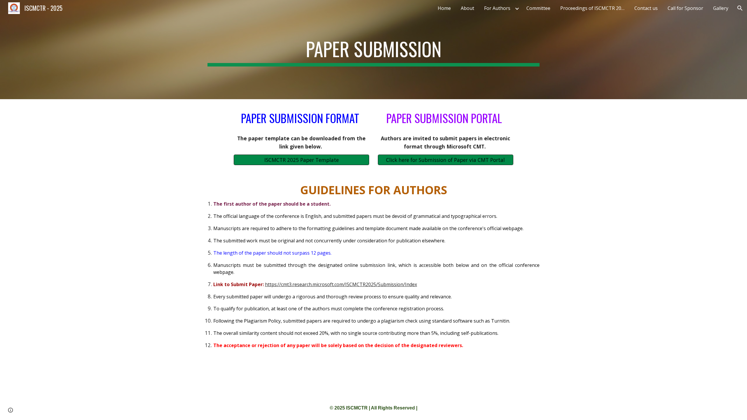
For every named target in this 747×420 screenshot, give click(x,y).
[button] (740, 8)
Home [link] (444, 8)
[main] (373, 49)
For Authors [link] (497, 8)
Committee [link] (538, 8)
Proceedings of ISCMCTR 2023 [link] (593, 8)
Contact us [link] (646, 8)
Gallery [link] (720, 8)
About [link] (467, 8)
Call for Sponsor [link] (685, 8)
